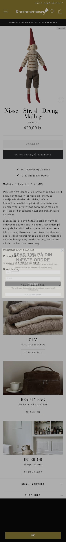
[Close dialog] (62, 248)
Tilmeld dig (33, 281)
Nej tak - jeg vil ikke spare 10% (33, 292)
